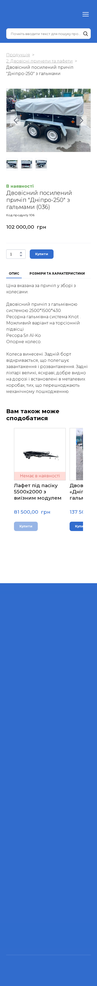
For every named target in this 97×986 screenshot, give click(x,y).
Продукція (18, 54)
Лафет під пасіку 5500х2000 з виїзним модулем (38, 491)
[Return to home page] (16, 14)
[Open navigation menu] (85, 14)
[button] (86, 34)
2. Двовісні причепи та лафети (39, 61)
